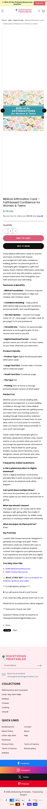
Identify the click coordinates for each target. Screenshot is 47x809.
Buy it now (23, 246)
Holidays (5, 699)
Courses (5, 703)
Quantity (7, 225)
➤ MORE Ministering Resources (16, 568)
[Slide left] (3, 111)
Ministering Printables (21, 792)
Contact (27, 727)
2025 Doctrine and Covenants (15, 690)
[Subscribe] (39, 666)
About (26, 731)
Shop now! (39, 3)
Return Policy (7, 731)
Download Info (8, 727)
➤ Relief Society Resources (15, 572)
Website (5, 753)
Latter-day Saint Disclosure (9, 737)
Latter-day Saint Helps (11, 694)
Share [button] (7, 625)
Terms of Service (31, 744)
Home (4, 20)
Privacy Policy (8, 744)
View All (5, 712)
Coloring (5, 707)
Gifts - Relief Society (16, 20)
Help (26, 735)
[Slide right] (44, 111)
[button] (2, 11)
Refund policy (30, 748)
